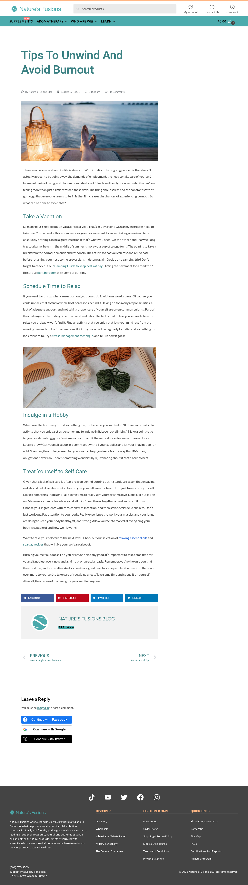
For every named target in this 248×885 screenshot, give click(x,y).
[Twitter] (124, 797)
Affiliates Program (201, 858)
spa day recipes (33, 544)
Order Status (150, 829)
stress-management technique (72, 336)
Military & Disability (106, 843)
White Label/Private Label (110, 836)
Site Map (196, 836)
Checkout (232, 12)
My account (191, 12)
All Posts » (66, 627)
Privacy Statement (153, 858)
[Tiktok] (91, 797)
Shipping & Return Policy (157, 836)
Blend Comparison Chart (205, 821)
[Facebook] (140, 797)
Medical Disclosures (155, 843)
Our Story (101, 821)
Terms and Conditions (156, 851)
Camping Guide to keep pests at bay (78, 266)
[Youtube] (107, 797)
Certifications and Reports (206, 851)
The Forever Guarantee (109, 851)
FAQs (194, 843)
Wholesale (102, 829)
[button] (229, 21)
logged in (43, 707)
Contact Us (212, 12)
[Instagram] (156, 797)
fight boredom (46, 272)
